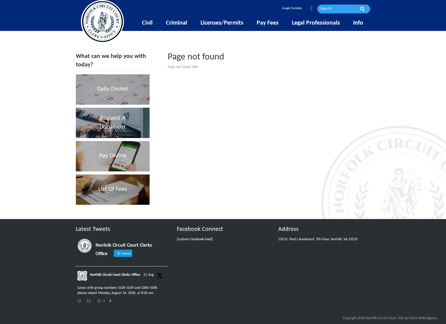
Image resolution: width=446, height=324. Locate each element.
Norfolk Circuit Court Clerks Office (115, 275)
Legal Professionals (316, 23)
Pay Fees (268, 23)
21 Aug (149, 275)
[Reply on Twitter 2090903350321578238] (80, 301)
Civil (147, 23)
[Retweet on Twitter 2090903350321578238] (90, 301)
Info (358, 23)
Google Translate (292, 8)
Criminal (176, 23)
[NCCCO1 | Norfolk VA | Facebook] (311, 8)
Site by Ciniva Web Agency (417, 318)
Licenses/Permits (222, 23)
